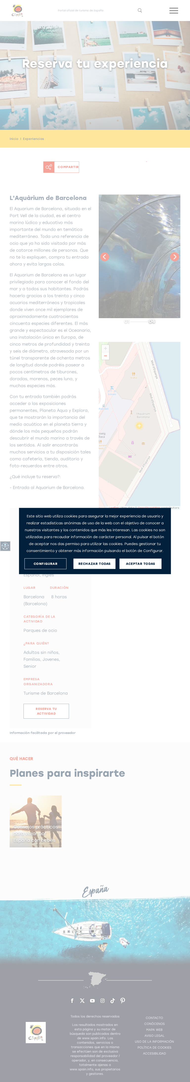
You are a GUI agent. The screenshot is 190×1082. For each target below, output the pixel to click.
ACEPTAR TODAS (140, 564)
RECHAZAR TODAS (94, 564)
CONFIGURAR (46, 564)
